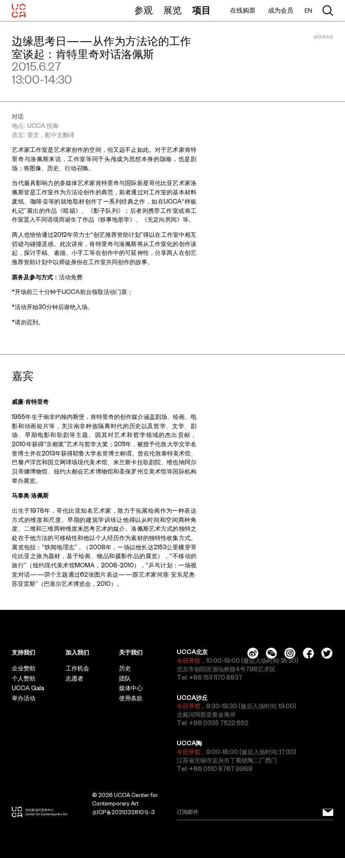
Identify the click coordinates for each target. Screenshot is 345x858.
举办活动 (23, 698)
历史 (125, 668)
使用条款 (131, 698)
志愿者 (74, 678)
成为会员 (280, 10)
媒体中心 (131, 688)
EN (308, 10)
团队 (125, 678)
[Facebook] (308, 653)
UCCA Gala (28, 688)
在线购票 (242, 10)
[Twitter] (327, 653)
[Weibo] (253, 653)
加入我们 (77, 652)
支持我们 (23, 652)
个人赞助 (23, 678)
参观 (143, 10)
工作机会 (77, 668)
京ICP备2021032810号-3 (123, 812)
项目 (201, 10)
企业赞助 (23, 668)
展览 (172, 10)
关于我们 (131, 652)
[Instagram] (290, 653)
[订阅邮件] (328, 812)
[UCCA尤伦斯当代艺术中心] (19, 10)
